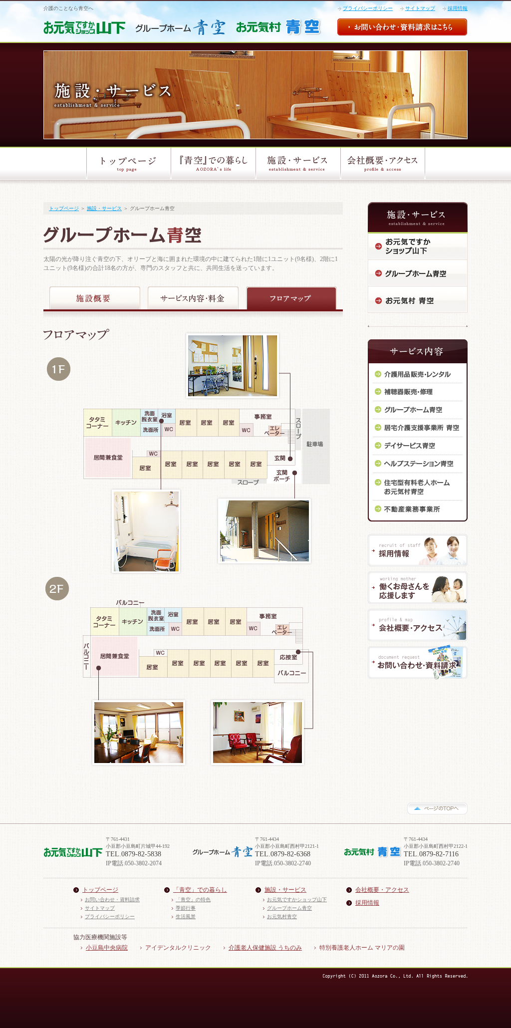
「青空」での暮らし (200, 889)
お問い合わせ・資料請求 (112, 899)
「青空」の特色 (193, 899)
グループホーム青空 (289, 908)
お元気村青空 (282, 916)
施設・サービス (104, 208)
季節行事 (186, 908)
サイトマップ (420, 8)
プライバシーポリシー (368, 8)
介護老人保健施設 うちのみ (265, 947)
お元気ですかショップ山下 (297, 899)
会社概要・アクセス (382, 889)
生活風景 (186, 916)
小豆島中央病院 (107, 947)
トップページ (64, 208)
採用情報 (458, 8)
